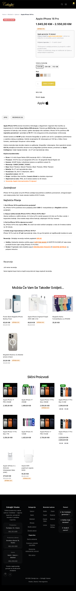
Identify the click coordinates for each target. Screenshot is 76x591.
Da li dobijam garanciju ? (66, 513)
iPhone (32, 523)
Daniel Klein (45, 520)
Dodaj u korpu (48, 83)
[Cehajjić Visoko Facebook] (10, 574)
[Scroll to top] (72, 587)
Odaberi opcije (10, 410)
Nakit (32, 515)
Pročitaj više (59, 327)
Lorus (45, 525)
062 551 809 (12, 531)
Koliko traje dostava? (66, 521)
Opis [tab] (5, 117)
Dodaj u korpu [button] (10, 330)
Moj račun (32, 555)
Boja (37, 71)
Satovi (32, 511)
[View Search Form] (62, 4)
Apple (43, 97)
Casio (53, 511)
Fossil (45, 515)
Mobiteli (10, 14)
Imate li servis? (66, 529)
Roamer (52, 515)
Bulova (52, 519)
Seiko (45, 511)
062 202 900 (12, 546)
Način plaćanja (32, 539)
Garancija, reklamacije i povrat (32, 550)
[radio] (39, 66)
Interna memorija (41, 63)
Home (4, 14)
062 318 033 (12, 561)
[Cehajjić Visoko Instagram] (5, 574)
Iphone (17, 14)
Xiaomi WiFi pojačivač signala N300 (27, 468)
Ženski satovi (32, 530)
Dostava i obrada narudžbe (32, 544)
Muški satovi (32, 527)
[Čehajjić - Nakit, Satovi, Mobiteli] (8, 4)
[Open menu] (66, 4)
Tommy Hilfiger (52, 526)
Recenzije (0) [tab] (17, 117)
